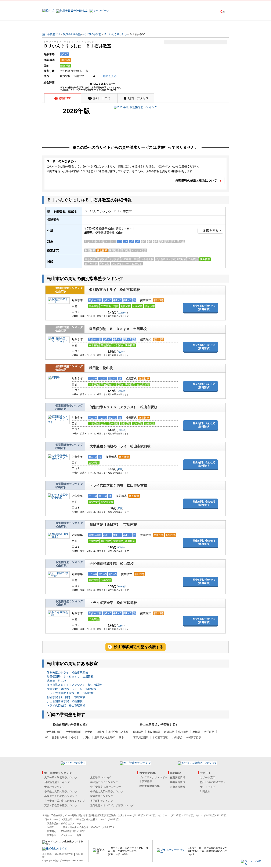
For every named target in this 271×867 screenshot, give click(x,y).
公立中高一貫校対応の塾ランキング (64, 800)
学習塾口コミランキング (104, 782)
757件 (121, 351)
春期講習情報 (177, 777)
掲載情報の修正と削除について (196, 180)
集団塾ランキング (100, 777)
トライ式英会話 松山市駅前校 (113, 603)
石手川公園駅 (140, 737)
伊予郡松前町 (54, 731)
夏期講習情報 (177, 782)
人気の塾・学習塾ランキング (60, 777)
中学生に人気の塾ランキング (106, 791)
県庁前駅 (183, 731)
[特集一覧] (181, 25)
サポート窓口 (207, 777)
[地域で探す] (57, 25)
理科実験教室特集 (149, 786)
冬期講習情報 (177, 786)
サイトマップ (207, 786)
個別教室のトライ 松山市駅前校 (114, 289)
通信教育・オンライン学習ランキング (111, 805)
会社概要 (47, 854)
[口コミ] (150, 25)
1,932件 (122, 430)
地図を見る (210, 230)
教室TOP (65, 98)
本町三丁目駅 (160, 737)
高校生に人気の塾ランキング (60, 796)
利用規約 (205, 791)
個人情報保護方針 (63, 854)
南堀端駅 (138, 731)
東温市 (100, 731)
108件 (121, 625)
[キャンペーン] (212, 25)
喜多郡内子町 (59, 737)
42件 (120, 469)
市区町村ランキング (101, 800)
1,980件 (122, 391)
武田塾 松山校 (101, 368)
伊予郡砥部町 (73, 731)
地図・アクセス (138, 98)
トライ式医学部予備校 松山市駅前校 (118, 485)
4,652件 (122, 586)
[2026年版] (135, 107)
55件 (120, 508)
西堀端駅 (169, 731)
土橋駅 (196, 731)
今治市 (75, 737)
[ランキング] (119, 25)
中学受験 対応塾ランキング (105, 786)
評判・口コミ (102, 98)
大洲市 (86, 737)
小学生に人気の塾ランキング (60, 791)
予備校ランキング (54, 786)
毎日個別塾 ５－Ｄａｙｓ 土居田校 (118, 329)
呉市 (121, 737)
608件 (121, 547)
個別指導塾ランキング (57, 782)
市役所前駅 (153, 731)
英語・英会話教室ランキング (60, 805)
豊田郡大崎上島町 (104, 737)
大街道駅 (177, 737)
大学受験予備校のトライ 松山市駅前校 (120, 446)
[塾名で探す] (88, 25)
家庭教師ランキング (101, 796)
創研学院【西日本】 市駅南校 (113, 524)
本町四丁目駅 (193, 737)
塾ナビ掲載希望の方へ (212, 782)
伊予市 (89, 731)
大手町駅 (209, 731)
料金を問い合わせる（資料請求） (204, 307)
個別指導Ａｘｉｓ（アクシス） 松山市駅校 (123, 407)
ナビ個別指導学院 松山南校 (112, 563)
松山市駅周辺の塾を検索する (138, 647)
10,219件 (122, 312)
